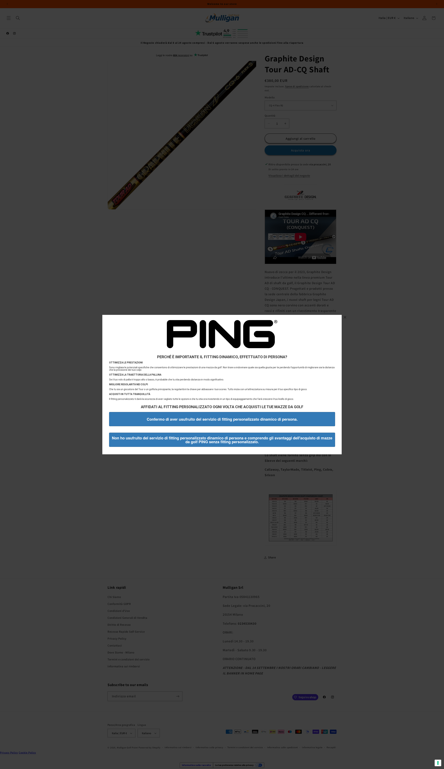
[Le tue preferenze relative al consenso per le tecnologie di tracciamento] (438, 763)
